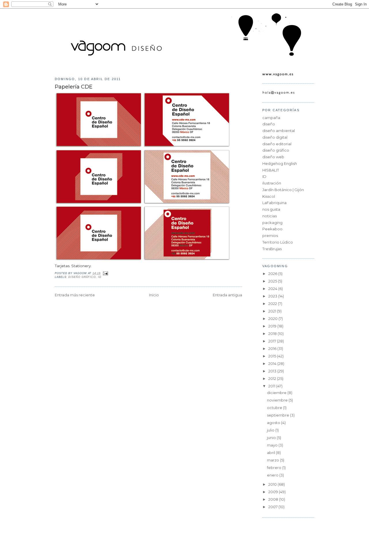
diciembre (277, 392)
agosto (274, 422)
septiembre (278, 415)
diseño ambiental (278, 130)
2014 (272, 363)
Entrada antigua (227, 295)
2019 (272, 326)
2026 (273, 273)
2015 (272, 356)
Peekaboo (272, 229)
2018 (273, 333)
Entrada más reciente (75, 295)
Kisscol (268, 196)
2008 (273, 499)
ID (99, 277)
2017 (272, 341)
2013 (272, 371)
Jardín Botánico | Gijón (283, 189)
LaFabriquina (274, 202)
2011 (272, 386)
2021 (272, 311)
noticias (269, 216)
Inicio (154, 295)
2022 (273, 303)
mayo (272, 445)
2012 (272, 378)
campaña (271, 117)
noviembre (278, 400)
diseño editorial (276, 144)
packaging (272, 222)
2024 (273, 288)
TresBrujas (272, 248)
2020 (273, 318)
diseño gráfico (82, 277)
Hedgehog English (279, 163)
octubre (275, 407)
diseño (268, 124)
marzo (273, 460)
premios (270, 235)
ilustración (271, 183)
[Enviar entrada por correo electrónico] (105, 273)
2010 (273, 484)
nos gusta (271, 209)
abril (271, 452)
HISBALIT (270, 170)
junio (272, 437)
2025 (273, 281)
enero (273, 475)
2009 (273, 491)
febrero (274, 467)
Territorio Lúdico (277, 242)
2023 (273, 296)
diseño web (273, 157)
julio (271, 430)
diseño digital (274, 137)
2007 (273, 506)
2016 (272, 348)
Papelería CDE (74, 86)
